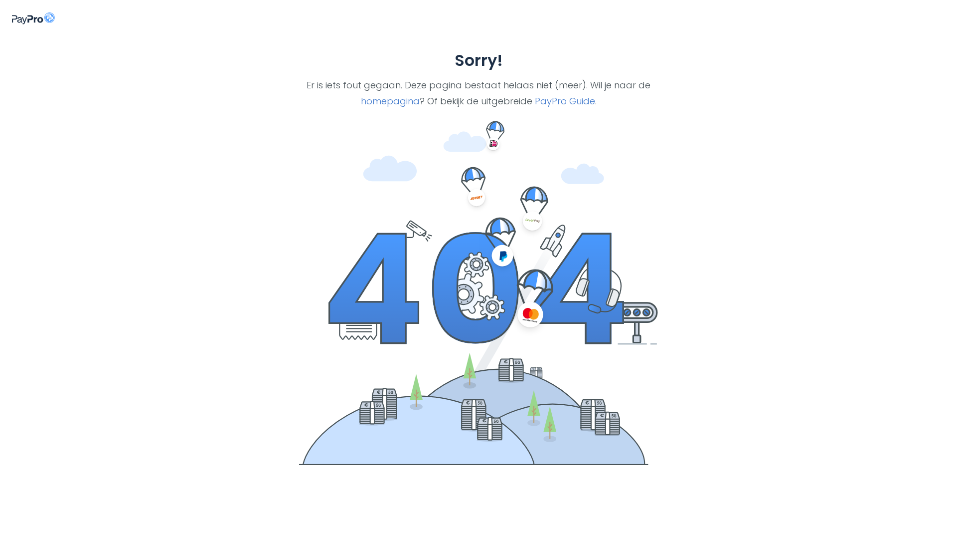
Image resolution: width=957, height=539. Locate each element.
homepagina (390, 101)
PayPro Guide (565, 101)
